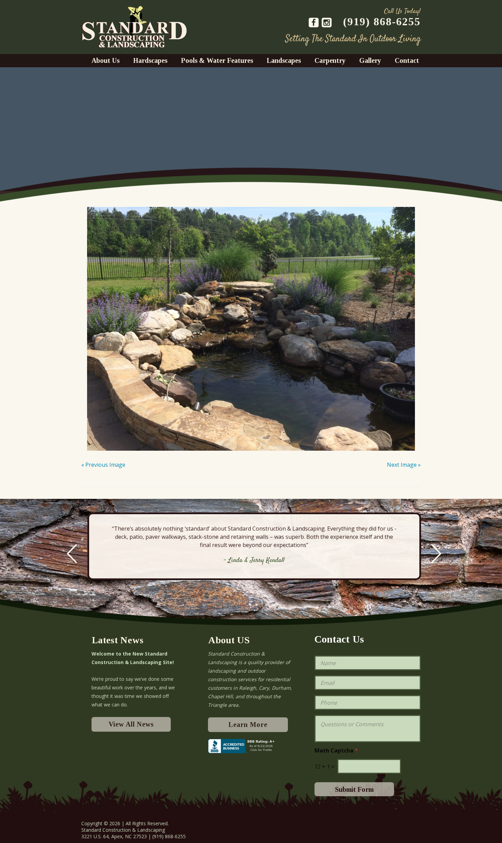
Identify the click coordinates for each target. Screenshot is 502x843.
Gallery (370, 60)
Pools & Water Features (217, 60)
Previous (72, 553)
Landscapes (284, 60)
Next (436, 553)
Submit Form (354, 789)
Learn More (247, 724)
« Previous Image (103, 464)
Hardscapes (150, 60)
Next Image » (404, 464)
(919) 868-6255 (382, 21)
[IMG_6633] (251, 328)
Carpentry (330, 60)
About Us (106, 60)
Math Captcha (336, 750)
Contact (407, 60)
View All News (131, 724)
